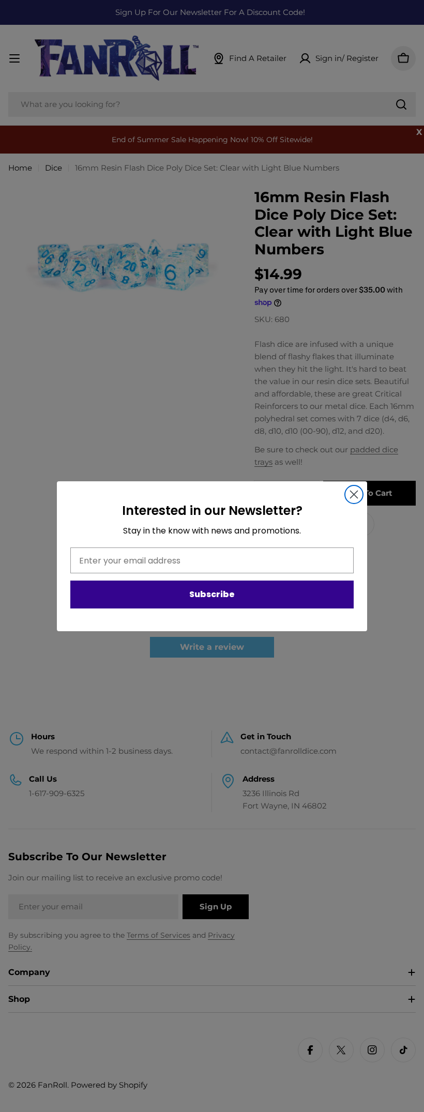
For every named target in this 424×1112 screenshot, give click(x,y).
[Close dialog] (354, 494)
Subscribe (212, 594)
